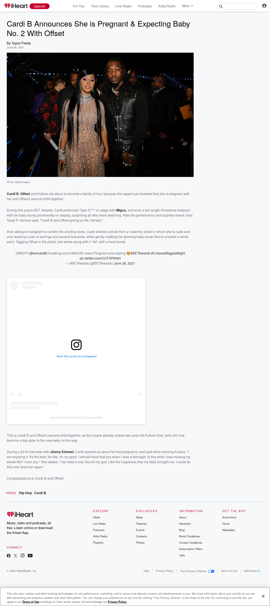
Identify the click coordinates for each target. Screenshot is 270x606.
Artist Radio (167, 6)
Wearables (228, 530)
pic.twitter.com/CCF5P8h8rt (100, 258)
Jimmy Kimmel (62, 451)
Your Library (100, 6)
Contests (141, 536)
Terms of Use (229, 571)
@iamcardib (38, 253)
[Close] (263, 596)
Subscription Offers (190, 549)
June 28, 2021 (124, 263)
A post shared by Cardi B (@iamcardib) (76, 417)
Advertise (185, 524)
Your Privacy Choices (193, 571)
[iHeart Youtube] (30, 556)
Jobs (182, 555)
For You (79, 6)
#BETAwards (140, 253)
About (182, 517)
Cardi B (40, 492)
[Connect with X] (15, 556)
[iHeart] (15, 6)
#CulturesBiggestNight (168, 253)
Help (146, 571)
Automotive (229, 517)
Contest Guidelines (190, 542)
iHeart (96, 517)
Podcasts (145, 6)
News (139, 517)
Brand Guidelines (189, 536)
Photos (140, 542)
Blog (182, 530)
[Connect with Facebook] (9, 556)
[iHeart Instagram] (22, 556)
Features (141, 524)
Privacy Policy (164, 571)
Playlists (98, 542)
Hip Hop (25, 492)
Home (226, 524)
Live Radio (123, 6)
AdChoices (250, 571)
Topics (11, 493)
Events (140, 530)
